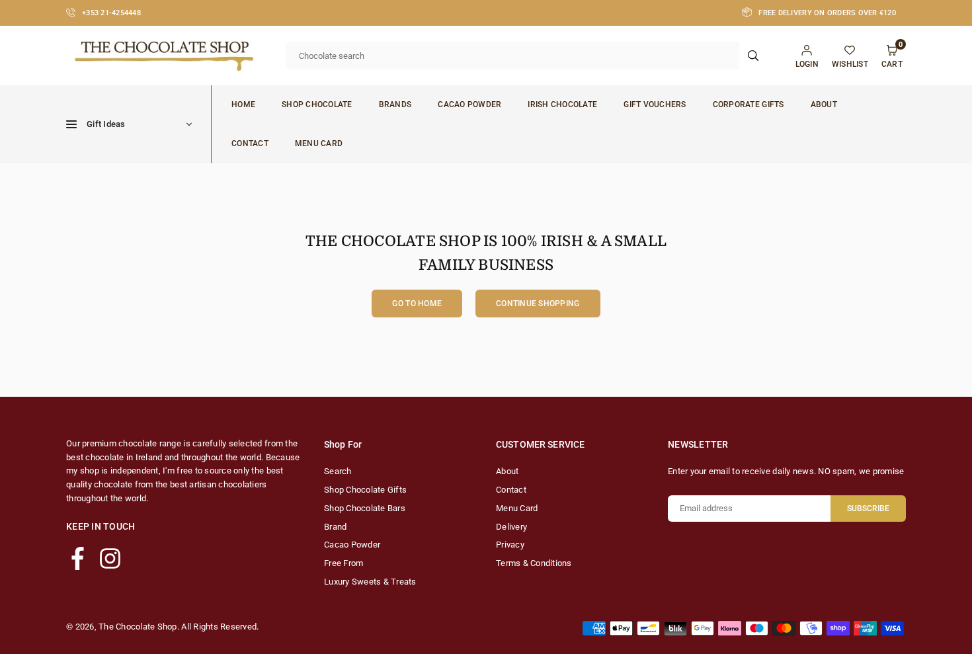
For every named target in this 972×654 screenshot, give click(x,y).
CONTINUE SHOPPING (537, 303)
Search (338, 471)
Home (243, 104)
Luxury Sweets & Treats (370, 582)
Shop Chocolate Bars (364, 508)
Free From (343, 563)
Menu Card (319, 143)
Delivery (511, 527)
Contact (249, 143)
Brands (395, 104)
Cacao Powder (469, 104)
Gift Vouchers (655, 104)
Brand (335, 527)
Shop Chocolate (317, 104)
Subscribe (868, 508)
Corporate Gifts (748, 104)
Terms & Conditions (534, 563)
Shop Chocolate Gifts (365, 490)
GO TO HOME (417, 303)
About (824, 104)
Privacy (510, 545)
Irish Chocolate (562, 104)
